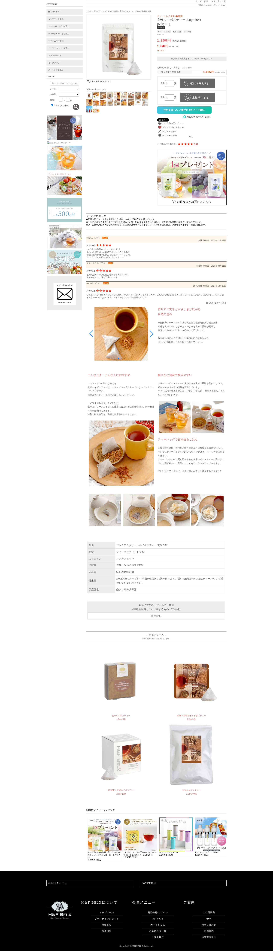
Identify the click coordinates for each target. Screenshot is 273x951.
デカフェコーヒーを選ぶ (58, 48)
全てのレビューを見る (216, 303)
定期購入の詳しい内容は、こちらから (174, 67)
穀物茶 (115, 11)
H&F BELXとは (149, 883)
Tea (109, 11)
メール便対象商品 (55, 70)
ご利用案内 (209, 912)
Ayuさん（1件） (93, 283)
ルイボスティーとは (57, 883)
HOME (89, 11)
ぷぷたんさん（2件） (96, 263)
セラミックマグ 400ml (168, 852)
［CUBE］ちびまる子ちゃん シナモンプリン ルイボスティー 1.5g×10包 (139, 853)
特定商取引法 (209, 937)
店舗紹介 (107, 925)
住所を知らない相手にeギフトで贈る (184, 110)
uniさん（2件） (93, 238)
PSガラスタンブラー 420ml (206, 852)
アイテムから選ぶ (56, 41)
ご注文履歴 (158, 937)
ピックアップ (54, 63)
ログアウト (158, 918)
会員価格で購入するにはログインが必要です (191, 58)
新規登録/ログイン (158, 912)
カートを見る (158, 925)
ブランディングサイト (107, 918)
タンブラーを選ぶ (56, 19)
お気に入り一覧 (218, 1)
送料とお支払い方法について (212, 5)
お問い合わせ (209, 925)
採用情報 (107, 931)
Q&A (209, 918)
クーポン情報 (201, 1)
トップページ (106, 912)
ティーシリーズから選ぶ (58, 26)
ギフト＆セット (55, 55)
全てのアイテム (54, 12)
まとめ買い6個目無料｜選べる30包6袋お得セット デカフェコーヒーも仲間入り (104, 854)
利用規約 (209, 931)
